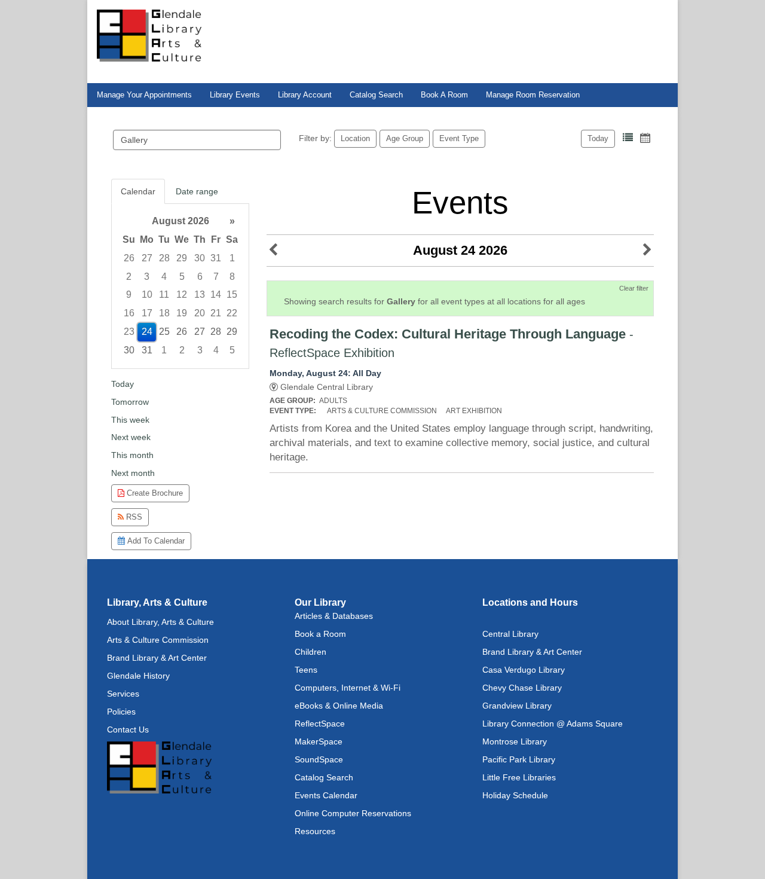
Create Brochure (153, 493)
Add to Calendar (155, 540)
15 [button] (232, 294)
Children (310, 652)
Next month (133, 473)
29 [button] (181, 258)
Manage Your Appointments (144, 95)
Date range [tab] (197, 191)
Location (355, 138)
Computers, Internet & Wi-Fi (347, 687)
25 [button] (164, 331)
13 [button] (199, 294)
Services (123, 693)
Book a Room (320, 634)
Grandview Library (517, 705)
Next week (131, 437)
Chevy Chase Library (522, 687)
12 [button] (181, 294)
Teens (306, 669)
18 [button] (164, 313)
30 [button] (199, 258)
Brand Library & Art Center (157, 658)
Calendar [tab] (138, 191)
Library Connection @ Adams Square (552, 723)
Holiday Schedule (515, 795)
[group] (180, 286)
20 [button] (199, 313)
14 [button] (215, 294)
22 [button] (232, 313)
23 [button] (129, 331)
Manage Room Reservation (533, 95)
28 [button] (164, 258)
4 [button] (164, 276)
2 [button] (128, 276)
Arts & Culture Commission (158, 640)
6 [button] (200, 276)
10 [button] (147, 294)
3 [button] (146, 276)
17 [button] (147, 313)
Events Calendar (326, 795)
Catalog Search (376, 95)
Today (597, 138)
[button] (628, 138)
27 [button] (147, 258)
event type (459, 138)
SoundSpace (319, 759)
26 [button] (129, 258)
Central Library (510, 634)
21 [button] (215, 313)
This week (130, 420)
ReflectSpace (320, 723)
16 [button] (129, 313)
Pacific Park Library (518, 759)
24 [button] (147, 331)
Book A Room (444, 95)
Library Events (235, 95)
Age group (404, 138)
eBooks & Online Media (339, 705)
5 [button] (182, 276)
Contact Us (128, 729)
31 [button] (215, 258)
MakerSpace (318, 741)
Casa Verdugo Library (523, 669)
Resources (315, 831)
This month (132, 455)
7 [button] (216, 276)
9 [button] (128, 294)
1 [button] (232, 258)
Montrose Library (514, 741)
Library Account (305, 95)
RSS (133, 516)
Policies (121, 711)
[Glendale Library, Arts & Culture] (149, 34)
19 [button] (181, 313)
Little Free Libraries (519, 777)
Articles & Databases (334, 616)
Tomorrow (130, 402)
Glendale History (138, 675)
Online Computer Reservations (353, 813)
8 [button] (232, 276)
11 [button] (164, 294)
